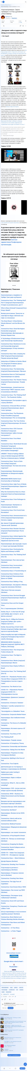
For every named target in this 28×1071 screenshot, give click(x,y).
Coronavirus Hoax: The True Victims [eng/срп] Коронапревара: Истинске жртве (13, 423)
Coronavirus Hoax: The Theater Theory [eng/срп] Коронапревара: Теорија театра (14, 382)
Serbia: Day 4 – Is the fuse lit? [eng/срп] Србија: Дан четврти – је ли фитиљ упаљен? (13, 614)
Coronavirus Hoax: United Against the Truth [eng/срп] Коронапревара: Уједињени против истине (13, 538)
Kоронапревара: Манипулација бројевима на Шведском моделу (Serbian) (12, 473)
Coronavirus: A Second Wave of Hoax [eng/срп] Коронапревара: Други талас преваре (13, 408)
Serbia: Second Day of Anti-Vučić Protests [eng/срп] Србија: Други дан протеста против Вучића (14, 629)
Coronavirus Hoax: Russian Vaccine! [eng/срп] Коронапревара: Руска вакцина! (13, 531)
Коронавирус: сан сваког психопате (13, 832)
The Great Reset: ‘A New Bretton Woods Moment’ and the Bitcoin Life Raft (13, 323)
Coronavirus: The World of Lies (11, 686)
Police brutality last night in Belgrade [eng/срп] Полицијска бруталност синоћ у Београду (13, 637)
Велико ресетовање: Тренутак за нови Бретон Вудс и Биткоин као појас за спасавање (12, 316)
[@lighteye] (3, 17)
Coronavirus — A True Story (10, 928)
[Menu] (25, 26)
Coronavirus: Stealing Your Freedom (13, 864)
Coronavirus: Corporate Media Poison (13, 714)
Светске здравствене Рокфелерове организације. (11, 242)
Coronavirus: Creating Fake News (12, 878)
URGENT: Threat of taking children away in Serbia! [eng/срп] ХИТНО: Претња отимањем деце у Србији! (13, 456)
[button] (1, 996)
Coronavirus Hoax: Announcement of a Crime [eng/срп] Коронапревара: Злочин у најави (14, 518)
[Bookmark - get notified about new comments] (20, 26)
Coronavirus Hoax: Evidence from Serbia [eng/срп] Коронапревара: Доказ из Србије (12, 576)
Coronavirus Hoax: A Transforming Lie (13, 571)
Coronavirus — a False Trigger (11, 931)
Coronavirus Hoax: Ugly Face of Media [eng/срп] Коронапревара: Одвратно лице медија (14, 486)
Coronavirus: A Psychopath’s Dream (13, 835)
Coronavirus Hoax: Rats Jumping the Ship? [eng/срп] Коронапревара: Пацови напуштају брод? (13, 356)
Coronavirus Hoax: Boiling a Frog (11, 581)
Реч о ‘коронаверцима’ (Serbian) (12, 608)
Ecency (2, 5)
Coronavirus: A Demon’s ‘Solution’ (12, 703)
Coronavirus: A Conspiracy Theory (12, 743)
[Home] (4, 1068)
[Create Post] (25, 1064)
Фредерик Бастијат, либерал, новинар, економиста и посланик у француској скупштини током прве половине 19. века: (12, 122)
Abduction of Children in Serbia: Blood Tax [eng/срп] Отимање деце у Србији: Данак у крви (13, 364)
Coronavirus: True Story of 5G (11, 734)
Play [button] (21, 22)
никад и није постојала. (12, 106)
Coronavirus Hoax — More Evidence (13, 858)
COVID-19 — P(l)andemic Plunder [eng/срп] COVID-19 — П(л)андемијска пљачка (12, 692)
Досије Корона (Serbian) (9, 861)
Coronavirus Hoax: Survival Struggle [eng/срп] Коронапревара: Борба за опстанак (13, 598)
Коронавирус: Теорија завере (11, 740)
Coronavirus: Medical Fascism (11, 824)
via (12, 994)
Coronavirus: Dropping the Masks (12, 844)
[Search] (25, 2)
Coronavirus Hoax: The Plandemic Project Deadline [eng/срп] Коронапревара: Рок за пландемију (13, 416)
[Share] (22, 26)
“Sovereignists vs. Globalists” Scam (12, 711)
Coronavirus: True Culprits (9, 763)
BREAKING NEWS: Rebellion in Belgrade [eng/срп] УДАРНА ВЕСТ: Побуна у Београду (13, 644)
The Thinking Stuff (7, 737)
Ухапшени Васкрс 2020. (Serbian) (12, 807)
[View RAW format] (2, 999)
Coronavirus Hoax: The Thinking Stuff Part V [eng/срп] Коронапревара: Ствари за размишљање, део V (13, 303)
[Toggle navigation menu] (1, 2)
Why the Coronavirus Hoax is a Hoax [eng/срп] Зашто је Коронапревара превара (13, 494)
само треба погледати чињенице (10, 222)
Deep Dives (8, 5)
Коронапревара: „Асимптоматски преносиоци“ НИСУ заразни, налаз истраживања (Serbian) (13, 390)
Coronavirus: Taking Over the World (13, 749)
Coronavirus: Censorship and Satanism (14, 746)
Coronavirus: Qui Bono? (9, 810)
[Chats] (15, 1068)
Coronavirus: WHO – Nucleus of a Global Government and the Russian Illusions (13, 796)
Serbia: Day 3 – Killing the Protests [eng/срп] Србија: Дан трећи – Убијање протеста (12, 621)
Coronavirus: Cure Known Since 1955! (13, 887)
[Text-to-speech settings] (25, 21)
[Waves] (9, 1068)
